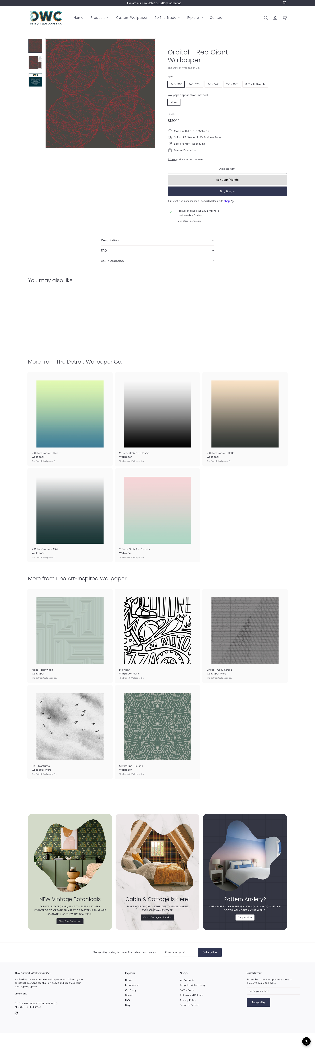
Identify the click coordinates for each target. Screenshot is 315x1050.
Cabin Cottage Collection (157, 917)
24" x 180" (232, 84)
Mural (173, 102)
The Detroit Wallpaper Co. (184, 67)
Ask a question (112, 261)
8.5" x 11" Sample (255, 84)
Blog (127, 1005)
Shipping (172, 159)
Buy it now (227, 191)
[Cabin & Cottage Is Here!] (157, 855)
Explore (193, 17)
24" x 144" (213, 84)
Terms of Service (189, 1005)
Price (171, 114)
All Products (187, 980)
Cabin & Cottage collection (164, 3)
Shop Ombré (245, 917)
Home (78, 17)
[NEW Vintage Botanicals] (70, 855)
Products (98, 17)
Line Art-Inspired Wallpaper (91, 578)
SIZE (170, 77)
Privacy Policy (188, 1000)
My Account (132, 985)
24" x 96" (176, 84)
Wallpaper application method (188, 95)
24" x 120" (194, 84)
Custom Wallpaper (131, 17)
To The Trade (166, 17)
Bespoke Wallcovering (192, 985)
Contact (216, 17)
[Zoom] (100, 93)
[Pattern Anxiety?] (245, 855)
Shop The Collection (70, 921)
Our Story (130, 990)
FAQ (104, 250)
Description (110, 240)
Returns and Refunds (192, 995)
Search (129, 995)
